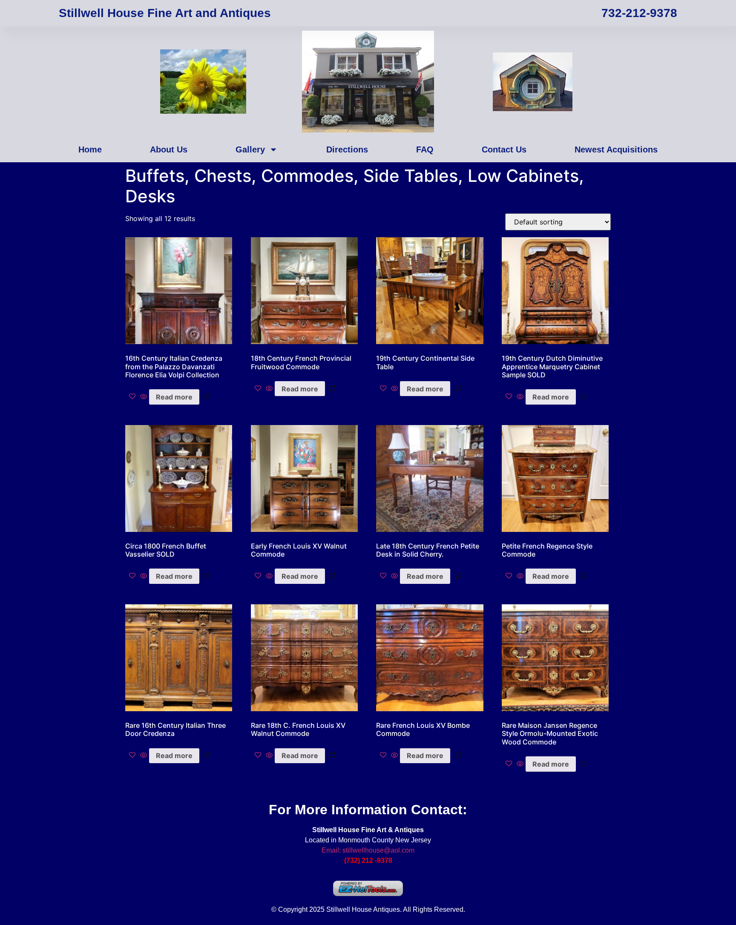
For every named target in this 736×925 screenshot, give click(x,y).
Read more (174, 397)
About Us (168, 149)
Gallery (250, 149)
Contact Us (504, 149)
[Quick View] (143, 397)
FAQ (425, 149)
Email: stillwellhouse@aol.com (368, 850)
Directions (347, 149)
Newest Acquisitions (616, 149)
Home (90, 149)
